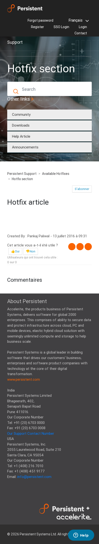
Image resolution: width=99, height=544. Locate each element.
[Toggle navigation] (14, 50)
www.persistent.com (23, 379)
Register (37, 27)
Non (32, 251)
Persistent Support (22, 173)
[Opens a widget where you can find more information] (81, 536)
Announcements (25, 147)
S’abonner (82, 189)
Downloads (21, 125)
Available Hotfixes (55, 173)
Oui (17, 251)
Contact (80, 33)
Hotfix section (22, 179)
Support (15, 42)
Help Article (21, 136)
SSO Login (61, 27)
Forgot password (40, 20)
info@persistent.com (34, 476)
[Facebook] (71, 246)
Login (83, 27)
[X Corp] (80, 246)
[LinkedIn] (88, 246)
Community (21, 114)
